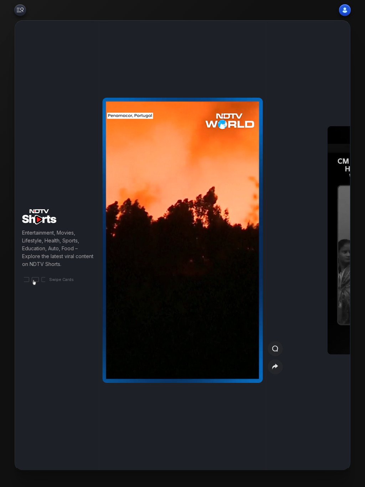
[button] (323, 245)
